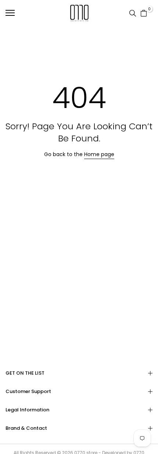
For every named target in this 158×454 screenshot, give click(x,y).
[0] (143, 13)
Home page (99, 154)
